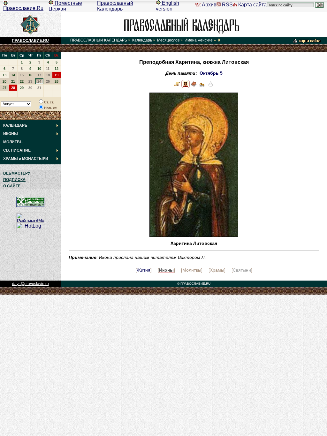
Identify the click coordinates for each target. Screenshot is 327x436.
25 (48, 81)
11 (47, 69)
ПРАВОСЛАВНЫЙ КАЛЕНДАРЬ (98, 40)
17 (39, 75)
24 (39, 81)
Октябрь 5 (211, 73)
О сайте (11, 186)
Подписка (14, 179)
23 (30, 81)
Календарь (142, 40)
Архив (209, 4)
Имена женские (199, 40)
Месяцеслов (168, 40)
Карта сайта (252, 4)
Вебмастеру (16, 173)
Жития (143, 270)
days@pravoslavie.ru (30, 284)
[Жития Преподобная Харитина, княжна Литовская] (177, 86)
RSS (227, 4)
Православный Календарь (115, 5)
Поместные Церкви (65, 5)
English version (167, 5)
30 (30, 88)
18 (48, 75)
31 (39, 88)
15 (22, 75)
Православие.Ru (23, 8)
